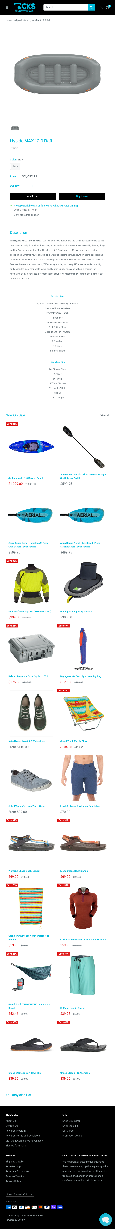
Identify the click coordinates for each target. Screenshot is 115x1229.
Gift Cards (67, 1130)
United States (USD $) (17, 1194)
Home (9, 20)
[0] (107, 7)
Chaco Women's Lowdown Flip (24, 1072)
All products (20, 20)
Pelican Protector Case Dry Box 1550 (28, 676)
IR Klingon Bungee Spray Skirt (76, 611)
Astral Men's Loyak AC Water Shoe (26, 741)
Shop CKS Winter (71, 1120)
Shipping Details (15, 1161)
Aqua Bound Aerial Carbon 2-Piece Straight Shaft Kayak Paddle (83, 476)
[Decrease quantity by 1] (25, 186)
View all (105, 415)
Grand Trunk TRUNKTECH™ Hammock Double (29, 1006)
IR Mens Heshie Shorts (72, 1008)
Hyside (14, 148)
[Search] (91, 7)
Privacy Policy (13, 1181)
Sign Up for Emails (16, 1145)
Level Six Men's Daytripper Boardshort (80, 806)
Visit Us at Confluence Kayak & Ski (24, 1140)
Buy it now (82, 196)
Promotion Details (72, 1135)
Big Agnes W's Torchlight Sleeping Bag (80, 676)
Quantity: (15, 185)
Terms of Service (15, 1176)
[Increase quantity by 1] (40, 186)
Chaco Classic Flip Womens (75, 1072)
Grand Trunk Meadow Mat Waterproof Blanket (28, 937)
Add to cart (33, 196)
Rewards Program (16, 1130)
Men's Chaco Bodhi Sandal (74, 870)
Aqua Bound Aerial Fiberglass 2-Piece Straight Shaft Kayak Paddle (80, 545)
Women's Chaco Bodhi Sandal (24, 870)
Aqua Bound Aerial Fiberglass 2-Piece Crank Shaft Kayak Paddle (28, 545)
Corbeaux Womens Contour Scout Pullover (83, 939)
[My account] (101, 7)
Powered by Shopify (15, 1219)
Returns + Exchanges (17, 1171)
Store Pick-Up (13, 1166)
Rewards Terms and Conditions (23, 1135)
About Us (11, 1120)
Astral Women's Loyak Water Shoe (26, 806)
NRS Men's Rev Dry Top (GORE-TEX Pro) (29, 611)
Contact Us (12, 1125)
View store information (26, 214)
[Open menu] (7, 7)
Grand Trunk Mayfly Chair (73, 741)
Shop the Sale (70, 1125)
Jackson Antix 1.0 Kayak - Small (25, 478)
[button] (105, 1219)
